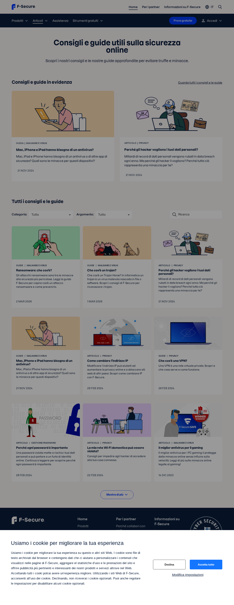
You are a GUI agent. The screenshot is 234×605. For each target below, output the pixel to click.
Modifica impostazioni (187, 575)
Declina (169, 564)
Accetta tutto (206, 564)
